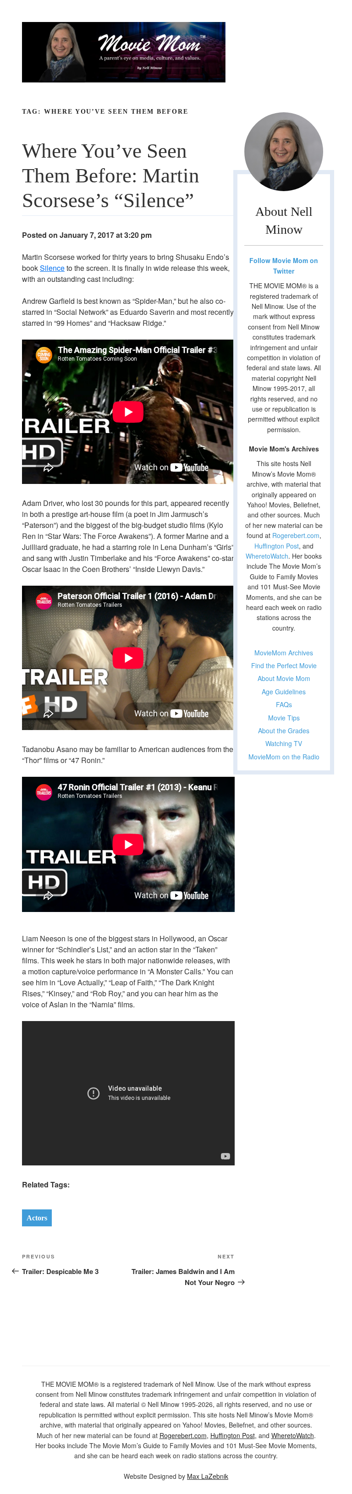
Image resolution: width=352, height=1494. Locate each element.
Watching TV (283, 743)
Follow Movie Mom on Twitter (283, 265)
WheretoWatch (267, 555)
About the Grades (283, 730)
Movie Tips (284, 717)
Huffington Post (276, 545)
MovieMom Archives (283, 652)
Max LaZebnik (207, 1476)
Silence (52, 268)
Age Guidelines (284, 691)
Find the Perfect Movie (284, 665)
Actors (37, 1218)
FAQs (284, 704)
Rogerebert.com (295, 535)
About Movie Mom (284, 678)
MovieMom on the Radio (283, 756)
